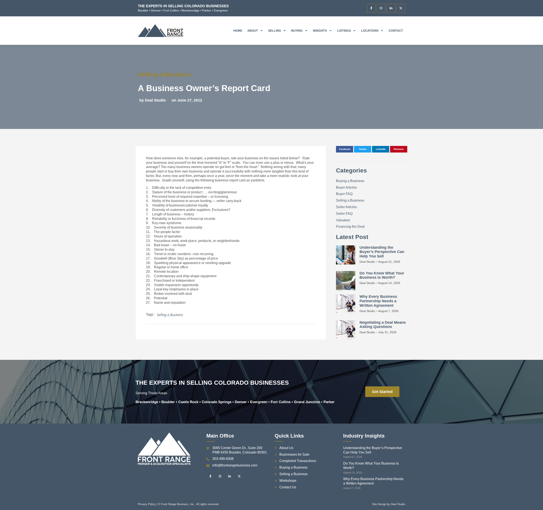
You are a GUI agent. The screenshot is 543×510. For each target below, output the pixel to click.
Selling (274, 30)
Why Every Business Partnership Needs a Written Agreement (378, 301)
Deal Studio (398, 504)
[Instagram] (381, 8)
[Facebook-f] (371, 8)
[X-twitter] (400, 8)
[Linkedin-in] (391, 8)
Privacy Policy (147, 504)
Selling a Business (164, 74)
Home (237, 30)
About (252, 30)
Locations (369, 30)
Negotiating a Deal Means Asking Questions (383, 324)
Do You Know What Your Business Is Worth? (382, 275)
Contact (396, 30)
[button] (344, 149)
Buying (297, 30)
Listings (344, 30)
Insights (320, 30)
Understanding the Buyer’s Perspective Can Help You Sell (382, 252)
